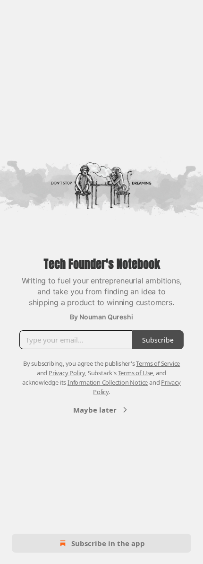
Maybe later (95, 409)
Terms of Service (158, 363)
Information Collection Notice (108, 382)
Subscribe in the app (108, 543)
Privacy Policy (67, 373)
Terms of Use (135, 373)
